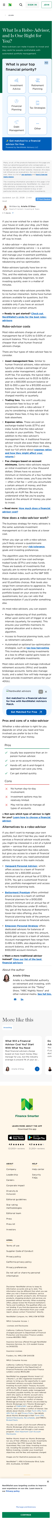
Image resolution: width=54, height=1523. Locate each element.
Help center (38, 1169)
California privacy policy (19, 1262)
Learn (11, 15)
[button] (8, 212)
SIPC (25, 1406)
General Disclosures (14, 1418)
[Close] (48, 1481)
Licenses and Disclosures (17, 1326)
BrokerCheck (12, 1420)
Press (9, 1219)
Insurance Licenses (14, 1351)
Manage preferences (26, 1507)
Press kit (10, 1224)
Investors (11, 1229)
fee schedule (29, 1418)
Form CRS (36, 1411)
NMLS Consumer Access (16, 1321)
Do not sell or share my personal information (23, 1274)
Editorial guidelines (16, 1199)
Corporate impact (15, 1185)
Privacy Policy (27, 1413)
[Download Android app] (37, 1138)
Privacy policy (13, 1256)
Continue (26, 1515)
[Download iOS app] (16, 1138)
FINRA (19, 1406)
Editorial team (13, 1213)
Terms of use (12, 1245)
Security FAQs (36, 1176)
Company (11, 1169)
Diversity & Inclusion (12, 1192)
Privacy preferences (16, 1267)
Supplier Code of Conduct (19, 1251)
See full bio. (45, 994)
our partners (26, 175)
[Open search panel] (21, 5)
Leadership (12, 1175)
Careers (10, 1180)
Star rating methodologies (14, 1206)
